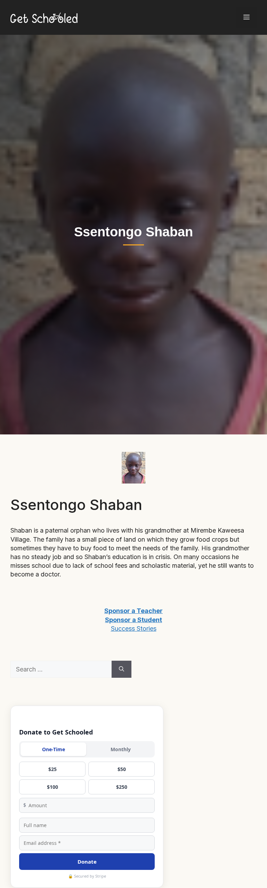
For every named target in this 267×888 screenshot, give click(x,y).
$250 (121, 787)
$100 (52, 787)
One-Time (53, 749)
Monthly (121, 749)
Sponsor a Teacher (133, 610)
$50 (122, 769)
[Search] (121, 669)
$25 (52, 769)
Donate (87, 861)
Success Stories (133, 628)
